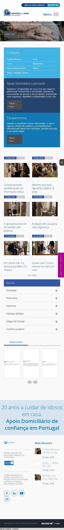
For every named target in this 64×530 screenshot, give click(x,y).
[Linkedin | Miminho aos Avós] (14, 493)
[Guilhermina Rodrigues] (12, 363)
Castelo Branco (14, 59)
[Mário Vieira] (50, 363)
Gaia (35, 59)
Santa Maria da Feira (16, 68)
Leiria (9, 64)
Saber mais (48, 34)
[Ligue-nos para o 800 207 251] (32, 5)
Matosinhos (38, 64)
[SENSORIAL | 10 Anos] (50, 523)
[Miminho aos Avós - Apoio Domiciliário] (16, 12)
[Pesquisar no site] (61, 162)
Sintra (35, 68)
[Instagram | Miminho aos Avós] (7, 499)
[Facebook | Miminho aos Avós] (7, 493)
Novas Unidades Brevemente (19, 73)
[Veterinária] (31, 363)
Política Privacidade (29, 523)
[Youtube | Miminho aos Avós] (22, 493)
